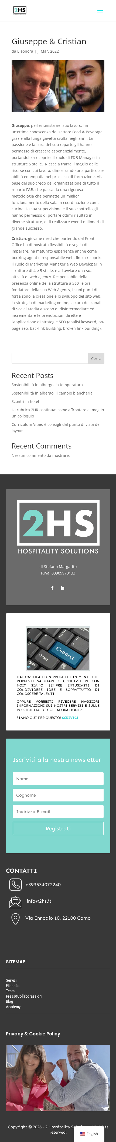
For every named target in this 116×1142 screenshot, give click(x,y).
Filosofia (12, 985)
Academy (13, 1006)
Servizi (11, 980)
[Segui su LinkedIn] (62, 588)
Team (10, 990)
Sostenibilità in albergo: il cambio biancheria (52, 393)
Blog (9, 1001)
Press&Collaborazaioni (24, 996)
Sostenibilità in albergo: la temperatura (47, 384)
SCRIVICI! (71, 718)
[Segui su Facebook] (52, 588)
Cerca (96, 358)
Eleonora (25, 51)
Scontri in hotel (25, 401)
